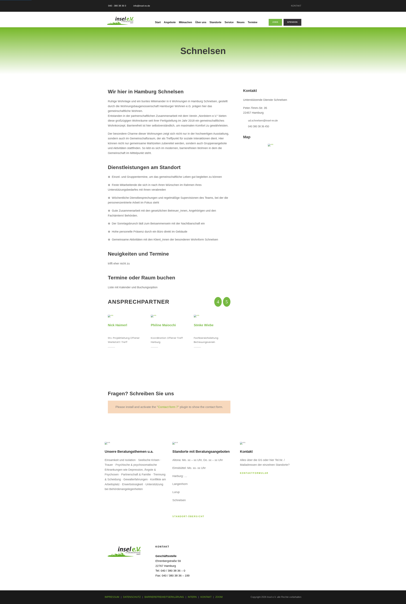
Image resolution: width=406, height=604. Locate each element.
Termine (252, 22)
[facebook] (109, 562)
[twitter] (126, 562)
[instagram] (134, 562)
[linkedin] (117, 562)
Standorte (215, 22)
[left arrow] (218, 302)
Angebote (170, 22)
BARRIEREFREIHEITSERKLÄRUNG (164, 597)
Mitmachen (185, 22)
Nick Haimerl (117, 325)
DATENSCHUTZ (132, 597)
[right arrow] (226, 302)
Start (158, 22)
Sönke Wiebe (203, 325)
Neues (241, 22)
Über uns (200, 22)
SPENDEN (292, 22)
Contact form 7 (168, 407)
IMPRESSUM (112, 597)
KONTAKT (296, 5)
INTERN (192, 597)
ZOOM (219, 597)
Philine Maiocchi (163, 325)
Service (229, 22)
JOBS (275, 22)
